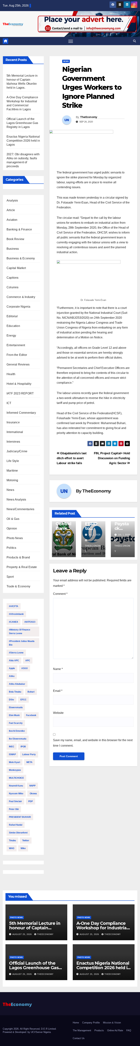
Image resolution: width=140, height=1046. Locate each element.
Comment (60, 593)
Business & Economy (21, 258)
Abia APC (14, 660)
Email (57, 690)
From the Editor (17, 354)
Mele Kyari (14, 762)
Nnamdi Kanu (16, 785)
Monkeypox (15, 770)
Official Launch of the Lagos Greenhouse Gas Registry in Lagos (22, 122)
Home (76, 1022)
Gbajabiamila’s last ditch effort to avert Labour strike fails (72, 458)
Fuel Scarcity (16, 723)
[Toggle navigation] (70, 41)
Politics (11, 547)
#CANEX (13, 622)
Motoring (12, 480)
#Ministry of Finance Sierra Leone (19, 631)
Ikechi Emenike (17, 731)
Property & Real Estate (22, 567)
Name (58, 669)
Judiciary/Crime (17, 451)
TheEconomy (88, 117)
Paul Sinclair (15, 801)
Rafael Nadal (15, 825)
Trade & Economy (18, 586)
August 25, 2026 (22, 934)
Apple (12, 668)
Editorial (12, 316)
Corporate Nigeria (18, 306)
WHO (11, 848)
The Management (82, 1030)
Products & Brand (18, 557)
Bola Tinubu (15, 692)
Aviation (12, 219)
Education (13, 325)
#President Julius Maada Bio (21, 643)
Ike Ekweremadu (17, 738)
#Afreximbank (16, 614)
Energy (11, 335)
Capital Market (16, 268)
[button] (134, 41)
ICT (9, 403)
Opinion (12, 528)
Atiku (11, 676)
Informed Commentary (21, 412)
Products (99, 1030)
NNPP (32, 785)
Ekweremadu (16, 707)
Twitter (25, 840)
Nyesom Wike (16, 793)
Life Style (13, 460)
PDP (30, 801)
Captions (13, 277)
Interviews (13, 441)
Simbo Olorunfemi (18, 832)
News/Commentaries (20, 509)
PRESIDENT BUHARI (20, 817)
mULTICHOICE (16, 778)
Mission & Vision (112, 1022)
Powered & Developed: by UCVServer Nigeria (27, 1032)
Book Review (15, 239)
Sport (10, 576)
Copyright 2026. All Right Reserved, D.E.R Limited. (30, 1028)
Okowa (33, 793)
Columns (12, 287)
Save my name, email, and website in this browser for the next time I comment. (93, 743)
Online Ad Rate (115, 1030)
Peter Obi (14, 809)
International (15, 432)
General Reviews (18, 364)
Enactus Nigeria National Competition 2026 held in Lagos (23, 140)
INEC (11, 746)
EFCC (23, 699)
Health (11, 374)
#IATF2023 (29, 622)
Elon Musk (14, 715)
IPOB (23, 746)
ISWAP (12, 754)
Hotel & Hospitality (19, 383)
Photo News (15, 538)
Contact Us (79, 1038)
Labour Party (29, 754)
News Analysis (16, 499)
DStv (11, 699)
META (29, 762)
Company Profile (91, 1022)
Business (13, 248)
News (10, 489)
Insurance (13, 422)
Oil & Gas (13, 518)
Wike (23, 848)
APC (27, 660)
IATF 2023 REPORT (20, 393)
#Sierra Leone (16, 652)
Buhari (31, 692)
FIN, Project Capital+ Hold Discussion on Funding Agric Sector (112, 458)
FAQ (128, 1030)
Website (58, 712)
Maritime (12, 470)
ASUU (24, 668)
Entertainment (16, 345)
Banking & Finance (19, 229)
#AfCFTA (13, 606)
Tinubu (12, 840)
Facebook (31, 715)
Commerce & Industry (21, 296)
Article (11, 210)
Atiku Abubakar (17, 684)
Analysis (12, 200)
